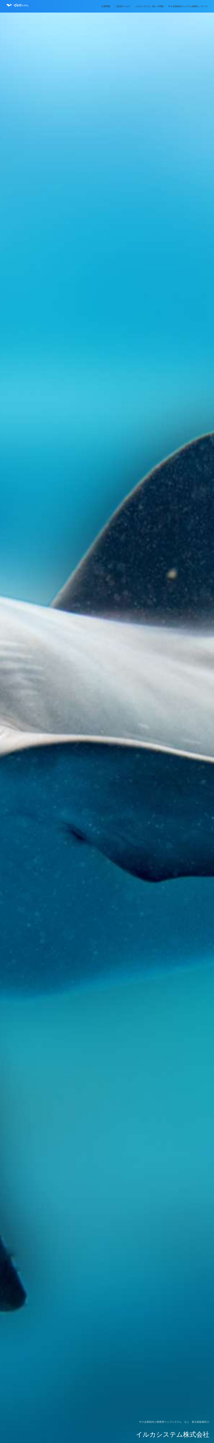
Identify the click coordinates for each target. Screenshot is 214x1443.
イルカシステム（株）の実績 (149, 6)
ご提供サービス (122, 6)
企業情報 (106, 6)
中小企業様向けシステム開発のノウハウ (188, 6)
